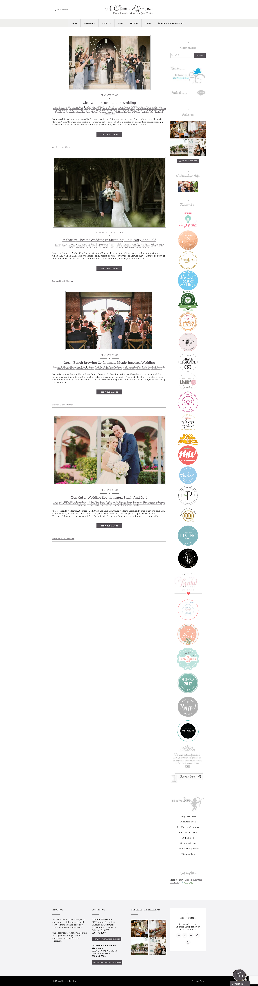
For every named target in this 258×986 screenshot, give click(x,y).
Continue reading (109, 134)
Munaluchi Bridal (188, 821)
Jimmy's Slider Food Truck (66, 368)
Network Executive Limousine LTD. (81, 247)
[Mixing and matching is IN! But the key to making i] (179, 129)
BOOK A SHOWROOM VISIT (172, 23)
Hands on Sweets (68, 110)
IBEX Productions (81, 110)
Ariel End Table (101, 107)
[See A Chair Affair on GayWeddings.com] (188, 402)
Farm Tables (104, 367)
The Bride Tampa (156, 368)
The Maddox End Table (123, 112)
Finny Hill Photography (156, 244)
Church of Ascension (109, 109)
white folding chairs (134, 505)
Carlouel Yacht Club (76, 109)
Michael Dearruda (106, 503)
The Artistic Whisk (143, 368)
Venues (118, 232)
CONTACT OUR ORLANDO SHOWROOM (107, 939)
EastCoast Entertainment (145, 109)
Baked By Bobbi (129, 107)
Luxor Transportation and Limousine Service (137, 110)
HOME (74, 23)
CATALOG (88, 23)
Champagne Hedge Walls (92, 109)
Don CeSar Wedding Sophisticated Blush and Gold (109, 497)
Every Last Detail (188, 816)
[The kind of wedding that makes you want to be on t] (179, 147)
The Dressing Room (121, 247)
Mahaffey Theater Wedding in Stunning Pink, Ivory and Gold (109, 240)
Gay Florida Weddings (188, 827)
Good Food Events (140, 367)
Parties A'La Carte (92, 112)
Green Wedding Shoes (188, 848)
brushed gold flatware (60, 109)
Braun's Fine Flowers (106, 244)
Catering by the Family (139, 244)
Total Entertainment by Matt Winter (101, 505)
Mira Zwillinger (159, 110)
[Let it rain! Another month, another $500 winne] (197, 147)
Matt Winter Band (93, 503)
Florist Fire (113, 367)
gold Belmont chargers (147, 502)
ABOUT (105, 23)
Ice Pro (90, 110)
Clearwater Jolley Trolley (126, 109)
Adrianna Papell (93, 367)
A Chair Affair (91, 107)
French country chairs (63, 246)
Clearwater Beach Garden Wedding (109, 102)
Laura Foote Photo (129, 368)
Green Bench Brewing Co (156, 367)
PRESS (148, 23)
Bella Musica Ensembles (154, 107)
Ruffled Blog (188, 837)
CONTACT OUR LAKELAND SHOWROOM (107, 962)
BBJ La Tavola (140, 107)
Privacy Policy (198, 981)
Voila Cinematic (147, 112)
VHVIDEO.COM (144, 247)
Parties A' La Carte (139, 503)
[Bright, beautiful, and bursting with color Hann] (197, 129)
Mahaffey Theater (157, 246)
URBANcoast (136, 112)
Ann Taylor (79, 107)
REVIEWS (134, 23)
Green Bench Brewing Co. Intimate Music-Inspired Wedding (109, 362)
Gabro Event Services (79, 246)
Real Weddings (109, 95)
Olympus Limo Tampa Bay (75, 112)
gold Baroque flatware (131, 502)
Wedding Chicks (188, 843)
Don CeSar (119, 502)
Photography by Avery (106, 112)
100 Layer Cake (188, 854)
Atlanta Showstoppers (115, 107)
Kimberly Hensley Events (85, 368)
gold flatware (92, 246)
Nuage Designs (60, 112)
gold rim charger (103, 246)
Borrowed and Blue (188, 832)
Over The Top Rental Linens (103, 247)
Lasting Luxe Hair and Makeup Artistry (107, 110)
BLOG (120, 23)
